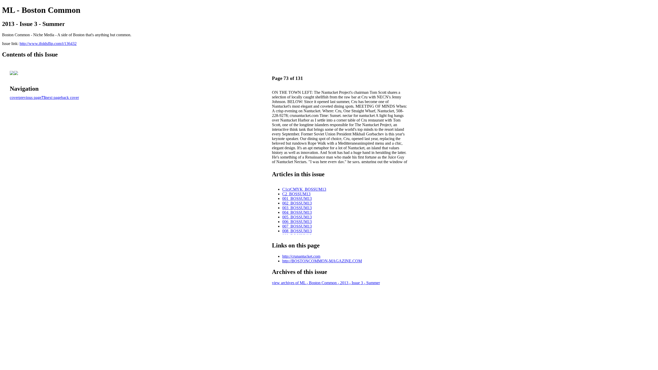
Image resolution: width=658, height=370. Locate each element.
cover (14, 97)
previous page (30, 97)
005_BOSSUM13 (297, 217)
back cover (70, 97)
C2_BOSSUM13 (296, 194)
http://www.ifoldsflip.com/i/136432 (48, 43)
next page (53, 97)
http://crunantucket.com (301, 256)
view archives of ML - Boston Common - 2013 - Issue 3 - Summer (326, 283)
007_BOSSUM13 (297, 226)
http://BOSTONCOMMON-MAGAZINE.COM (322, 261)
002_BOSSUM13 (297, 203)
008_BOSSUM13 (297, 231)
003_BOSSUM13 (297, 208)
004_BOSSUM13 (297, 212)
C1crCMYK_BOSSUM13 (304, 189)
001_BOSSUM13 (297, 198)
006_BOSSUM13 (297, 221)
